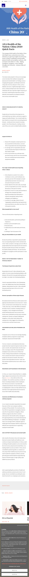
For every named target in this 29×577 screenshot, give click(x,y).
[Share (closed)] (26, 33)
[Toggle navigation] (25, 5)
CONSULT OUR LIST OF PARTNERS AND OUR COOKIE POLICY (14, 563)
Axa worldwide (24, 1)
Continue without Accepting (22, 525)
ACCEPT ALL (14, 574)
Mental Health (6, 70)
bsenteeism (8, 378)
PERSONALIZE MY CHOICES (14, 566)
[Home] (3, 5)
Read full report (6, 485)
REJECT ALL (14, 570)
